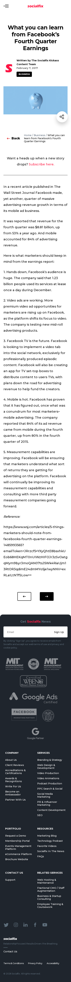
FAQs (40, 856)
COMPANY (12, 752)
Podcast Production (49, 783)
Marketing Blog (47, 835)
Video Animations (48, 778)
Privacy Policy (35, 963)
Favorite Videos (47, 846)
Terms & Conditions (13, 963)
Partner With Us (15, 799)
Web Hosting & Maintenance (46, 881)
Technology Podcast (50, 840)
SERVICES (43, 752)
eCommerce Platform (18, 854)
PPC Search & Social (49, 788)
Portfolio (13, 828)
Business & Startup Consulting (49, 897)
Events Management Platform (18, 848)
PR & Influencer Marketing (47, 803)
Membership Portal (17, 840)
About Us (11, 759)
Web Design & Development (46, 767)
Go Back (24, 596)
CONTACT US (14, 872)
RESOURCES (45, 828)
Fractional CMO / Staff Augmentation (50, 889)
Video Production (48, 773)
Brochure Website (16, 859)
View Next (47, 596)
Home (28, 135)
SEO (40, 815)
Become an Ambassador (13, 793)
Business (24, 74)
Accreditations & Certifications (15, 772)
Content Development (51, 810)
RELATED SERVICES (50, 872)
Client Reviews (14, 765)
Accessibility (53, 963)
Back (16, 138)
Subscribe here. (41, 164)
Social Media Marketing (45, 795)
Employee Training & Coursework (50, 906)
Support (10, 879)
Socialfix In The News (50, 851)
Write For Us (13, 786)
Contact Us (10, 951)
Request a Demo (15, 835)
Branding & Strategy (49, 759)
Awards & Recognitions (13, 780)
